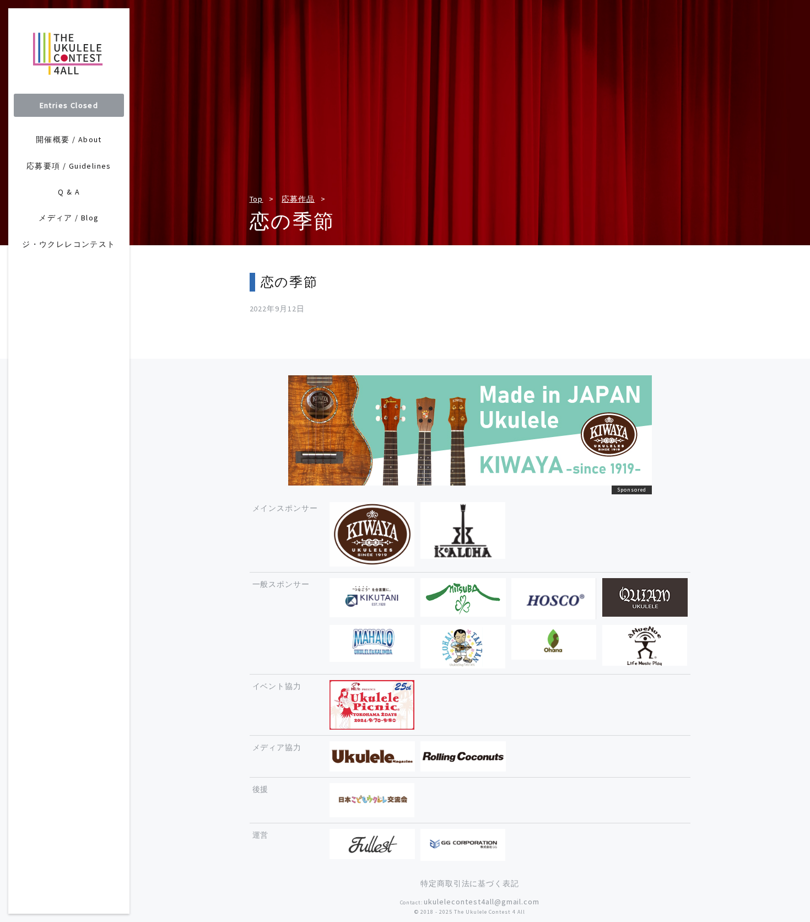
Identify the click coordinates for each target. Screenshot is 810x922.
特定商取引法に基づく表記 (470, 883)
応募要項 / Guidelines (68, 166)
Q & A (69, 192)
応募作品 (298, 199)
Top (256, 199)
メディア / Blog (69, 218)
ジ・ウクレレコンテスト (68, 244)
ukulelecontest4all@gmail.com (481, 902)
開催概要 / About (69, 139)
